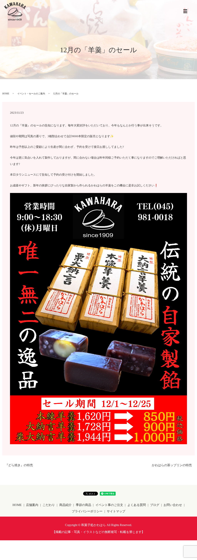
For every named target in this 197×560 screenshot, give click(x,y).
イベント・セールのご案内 (31, 93)
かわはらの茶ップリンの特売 (172, 465)
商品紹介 (65, 505)
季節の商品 (83, 505)
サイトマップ (116, 511)
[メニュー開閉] (185, 11)
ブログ (154, 505)
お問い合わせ (173, 505)
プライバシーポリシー (87, 511)
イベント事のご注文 (109, 505)
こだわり (49, 505)
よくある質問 (136, 505)
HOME (5, 93)
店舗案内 (32, 505)
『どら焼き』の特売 (19, 465)
